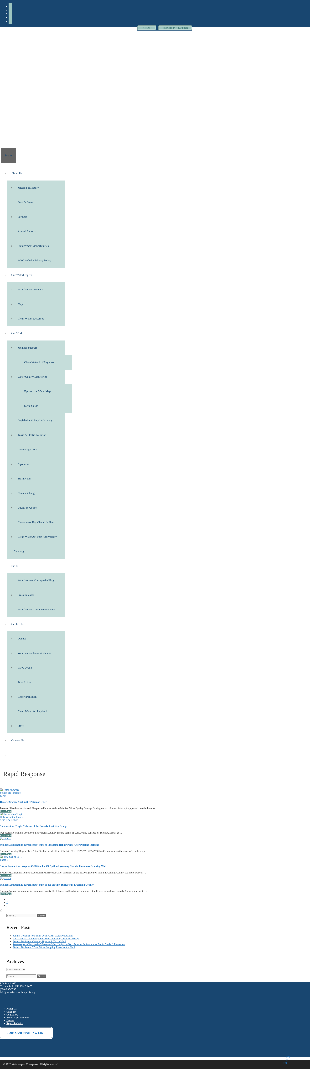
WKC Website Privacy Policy (34, 260)
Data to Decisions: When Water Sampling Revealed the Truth (44, 947)
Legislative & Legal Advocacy (35, 420)
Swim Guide (31, 405)
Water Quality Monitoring (32, 376)
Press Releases (26, 594)
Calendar (11, 1011)
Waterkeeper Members (31, 289)
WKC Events (25, 667)
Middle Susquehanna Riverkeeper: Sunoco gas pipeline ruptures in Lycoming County (47, 884)
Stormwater (24, 478)
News (14, 565)
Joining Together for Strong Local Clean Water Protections (43, 935)
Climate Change (27, 493)
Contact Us (17, 740)
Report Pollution (27, 696)
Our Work (17, 333)
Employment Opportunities (33, 245)
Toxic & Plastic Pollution (32, 434)
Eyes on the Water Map (37, 391)
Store (21, 725)
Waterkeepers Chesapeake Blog (36, 580)
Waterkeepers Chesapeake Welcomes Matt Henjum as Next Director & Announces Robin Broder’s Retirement (69, 944)
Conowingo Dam (27, 449)
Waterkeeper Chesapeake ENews (36, 609)
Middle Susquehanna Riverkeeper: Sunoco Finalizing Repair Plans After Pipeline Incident (49, 844)
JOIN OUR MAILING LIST (26, 1032)
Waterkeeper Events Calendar (35, 653)
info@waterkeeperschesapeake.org (18, 992)
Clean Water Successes (31, 318)
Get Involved (18, 624)
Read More (5, 811)
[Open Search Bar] (5, 140)
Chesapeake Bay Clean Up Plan (36, 522)
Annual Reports (27, 231)
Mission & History (28, 187)
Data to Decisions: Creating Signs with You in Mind (39, 941)
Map (20, 304)
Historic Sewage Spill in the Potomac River (23, 802)
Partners (22, 216)
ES (288, 1060)
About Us (16, 173)
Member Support (27, 347)
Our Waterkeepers (21, 275)
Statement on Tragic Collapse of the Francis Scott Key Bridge (33, 826)
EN (288, 1057)
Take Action (24, 682)
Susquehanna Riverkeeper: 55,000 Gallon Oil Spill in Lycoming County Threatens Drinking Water (54, 866)
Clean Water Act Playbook (39, 362)
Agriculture (24, 464)
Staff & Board (26, 202)
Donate (22, 638)
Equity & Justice (27, 507)
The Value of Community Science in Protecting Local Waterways (46, 938)
